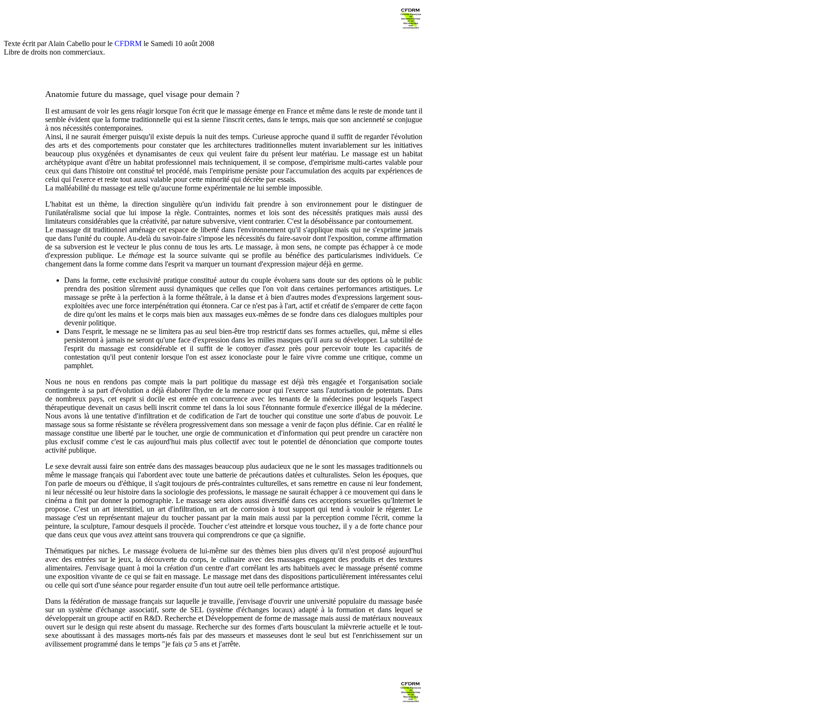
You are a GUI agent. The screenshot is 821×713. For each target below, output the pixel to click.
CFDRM (128, 43)
